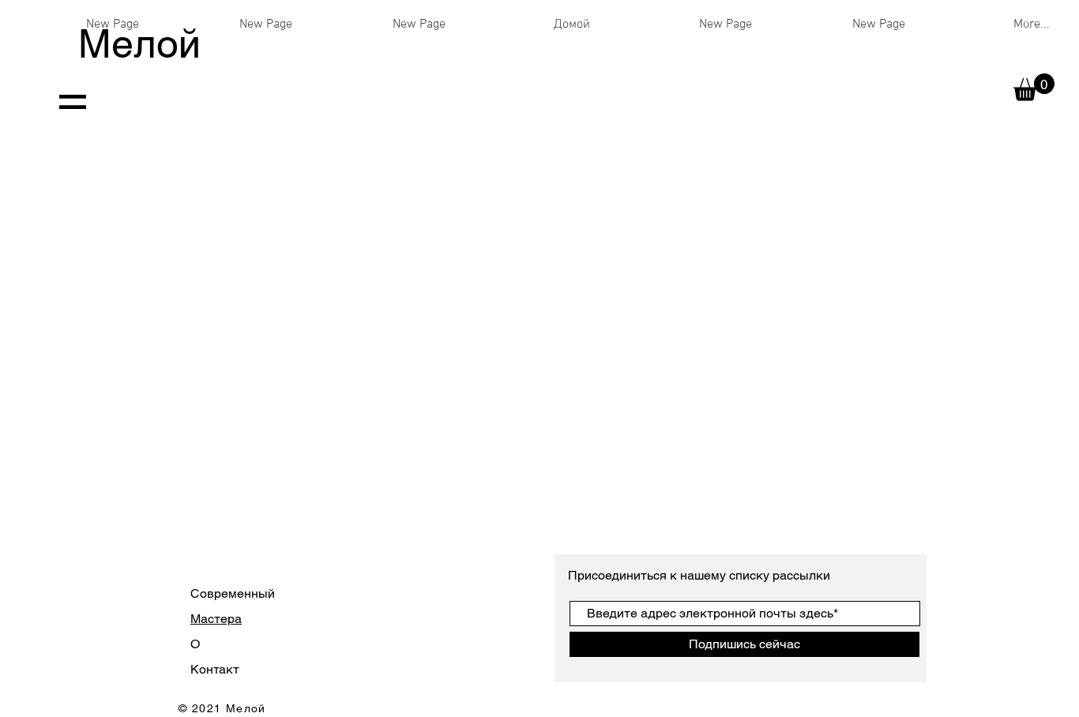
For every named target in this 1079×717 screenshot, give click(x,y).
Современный (232, 593)
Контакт (214, 669)
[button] (1034, 87)
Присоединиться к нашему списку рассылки (700, 575)
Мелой (139, 43)
